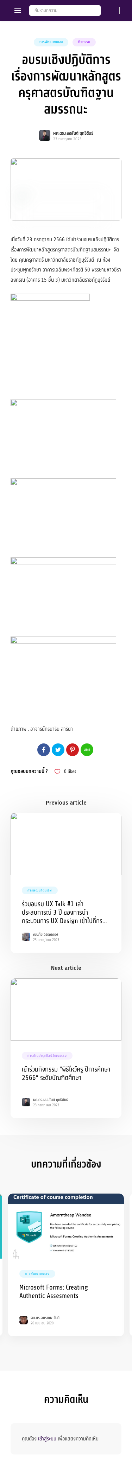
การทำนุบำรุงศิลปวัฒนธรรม (47, 1055)
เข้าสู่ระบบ (47, 1439)
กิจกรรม (84, 42)
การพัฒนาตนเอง (51, 42)
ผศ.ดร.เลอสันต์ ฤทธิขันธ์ (73, 133)
